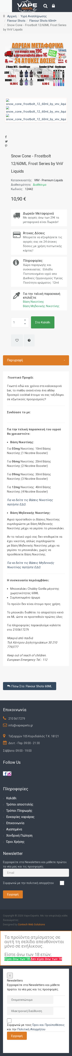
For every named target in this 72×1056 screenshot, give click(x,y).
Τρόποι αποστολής (19, 804)
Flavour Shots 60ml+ (43, 20)
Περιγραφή (36, 360)
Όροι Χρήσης (15, 842)
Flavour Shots (16, 20)
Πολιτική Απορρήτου (31, 1029)
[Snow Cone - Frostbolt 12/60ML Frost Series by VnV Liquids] (36, 102)
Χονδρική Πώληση (19, 835)
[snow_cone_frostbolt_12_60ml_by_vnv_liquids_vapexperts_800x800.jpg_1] (36, 110)
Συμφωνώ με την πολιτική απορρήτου (28, 883)
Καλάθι (11, 798)
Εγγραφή (13, 894)
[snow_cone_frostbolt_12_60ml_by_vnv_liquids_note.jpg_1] (36, 117)
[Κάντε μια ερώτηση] (29, 340)
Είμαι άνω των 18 (17, 959)
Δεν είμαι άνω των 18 (46, 959)
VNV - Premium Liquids (48, 180)
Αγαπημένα (14, 829)
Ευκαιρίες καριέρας (20, 817)
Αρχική (12, 16)
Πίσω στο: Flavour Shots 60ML (31, 686)
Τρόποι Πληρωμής (19, 811)
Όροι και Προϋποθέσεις (48, 1025)
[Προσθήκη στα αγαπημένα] (17, 340)
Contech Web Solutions (31, 924)
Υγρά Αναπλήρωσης (34, 16)
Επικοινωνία (15, 823)
